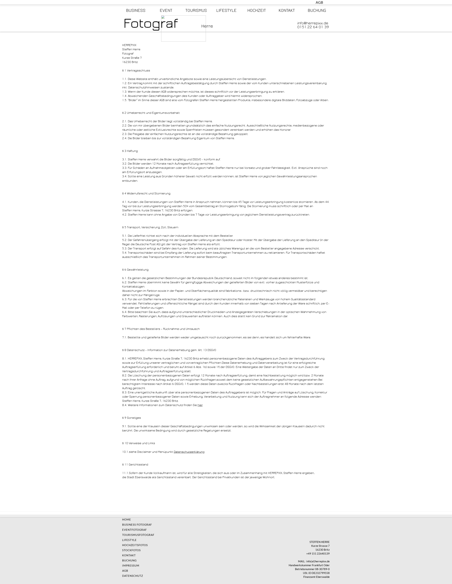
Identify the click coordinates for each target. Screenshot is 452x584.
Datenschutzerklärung (189, 451)
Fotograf (150, 23)
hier (200, 405)
